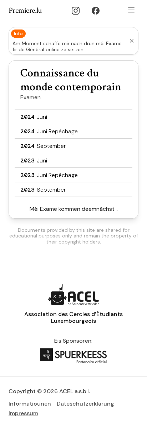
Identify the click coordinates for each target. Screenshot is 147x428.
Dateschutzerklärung (85, 403)
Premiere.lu (25, 11)
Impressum (23, 413)
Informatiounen (30, 403)
